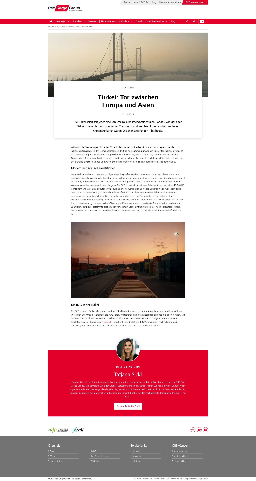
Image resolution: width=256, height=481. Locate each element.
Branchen (77, 21)
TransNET (107, 322)
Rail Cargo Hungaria (99, 456)
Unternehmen (108, 21)
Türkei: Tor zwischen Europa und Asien (79, 27)
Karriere (125, 21)
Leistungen (60, 21)
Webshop (95, 461)
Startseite (51, 27)
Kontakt (139, 21)
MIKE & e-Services (155, 21)
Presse (127, 2)
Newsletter (137, 456)
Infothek (136, 461)
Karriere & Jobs (56, 461)
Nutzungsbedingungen (190, 478)
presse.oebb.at (180, 461)
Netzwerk (93, 21)
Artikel (63, 27)
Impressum (147, 478)
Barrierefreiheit (160, 478)
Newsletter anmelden (170, 2)
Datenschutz (173, 478)
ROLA (52, 456)
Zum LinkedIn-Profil (130, 406)
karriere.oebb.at (180, 456)
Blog (154, 2)
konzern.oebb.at (180, 451)
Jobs (136, 2)
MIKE (93, 451)
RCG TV (144, 2)
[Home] (51, 21)
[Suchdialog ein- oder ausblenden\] (187, 21)
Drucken (137, 478)
